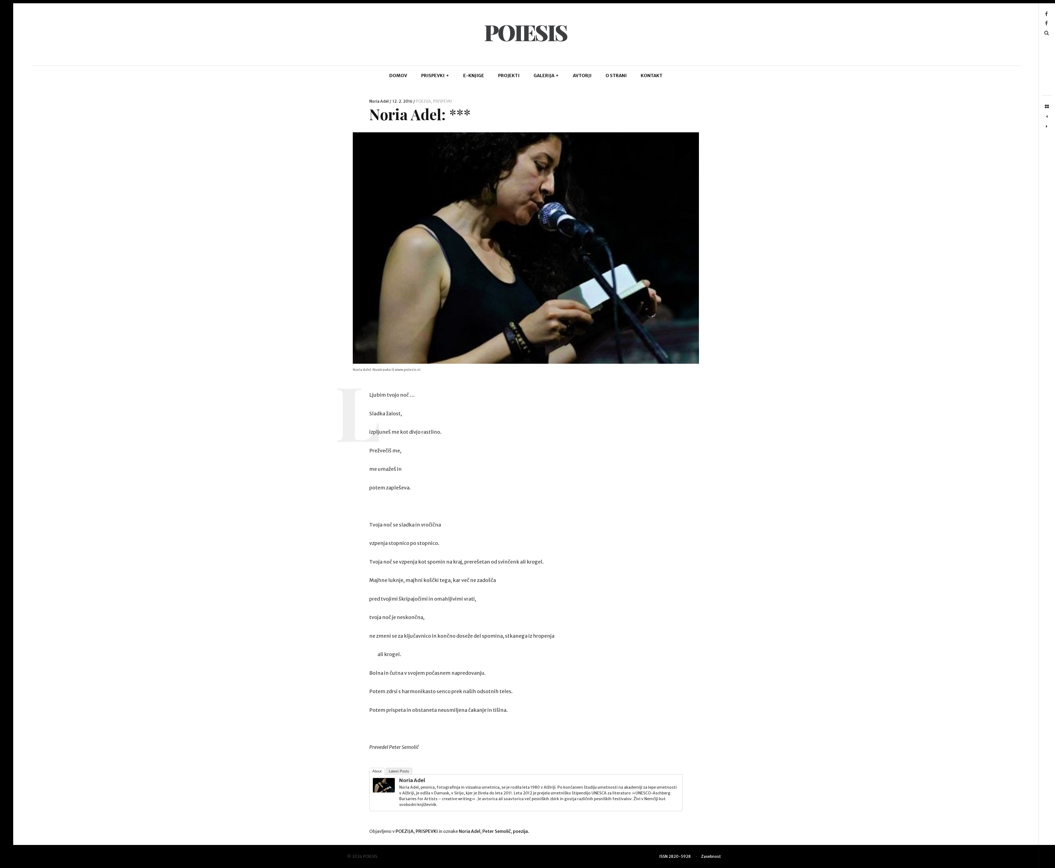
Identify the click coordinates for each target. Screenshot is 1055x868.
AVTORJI (582, 75)
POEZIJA (423, 101)
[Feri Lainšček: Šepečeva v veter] (1047, 117)
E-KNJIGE (473, 75)
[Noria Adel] (384, 791)
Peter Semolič (496, 831)
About (377, 771)
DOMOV (398, 75)
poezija (520, 831)
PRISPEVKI (435, 75)
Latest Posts (399, 771)
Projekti (509, 75)
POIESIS (525, 32)
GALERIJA (546, 75)
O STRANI (616, 75)
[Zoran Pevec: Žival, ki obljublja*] (1047, 126)
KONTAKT (651, 75)
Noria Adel (379, 101)
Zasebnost (711, 856)
